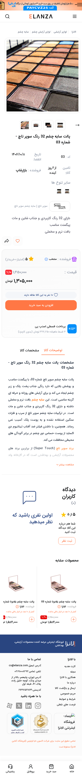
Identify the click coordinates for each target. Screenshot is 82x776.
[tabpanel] (41, 411)
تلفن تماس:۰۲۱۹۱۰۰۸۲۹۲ (28, 671)
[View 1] (25, 125)
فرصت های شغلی (66, 704)
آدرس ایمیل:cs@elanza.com (25, 665)
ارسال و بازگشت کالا (65, 688)
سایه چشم (23, 32)
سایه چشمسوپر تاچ (25, 206)
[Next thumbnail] (77, 125)
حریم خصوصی (67, 693)
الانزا (74, 32)
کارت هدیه (69, 666)
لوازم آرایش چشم (41, 32)
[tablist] (41, 350)
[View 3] (48, 125)
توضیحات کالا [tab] (53, 350)
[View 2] (37, 125)
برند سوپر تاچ (65, 448)
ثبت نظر (67, 541)
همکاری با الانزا (67, 677)
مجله (72, 672)
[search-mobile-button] (7, 16)
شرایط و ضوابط (67, 699)
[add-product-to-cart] (73, 619)
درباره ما (71, 682)
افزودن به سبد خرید (41, 305)
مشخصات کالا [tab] (29, 350)
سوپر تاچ (43, 206)
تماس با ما (34, 659)
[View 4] (60, 125)
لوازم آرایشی (60, 32)
